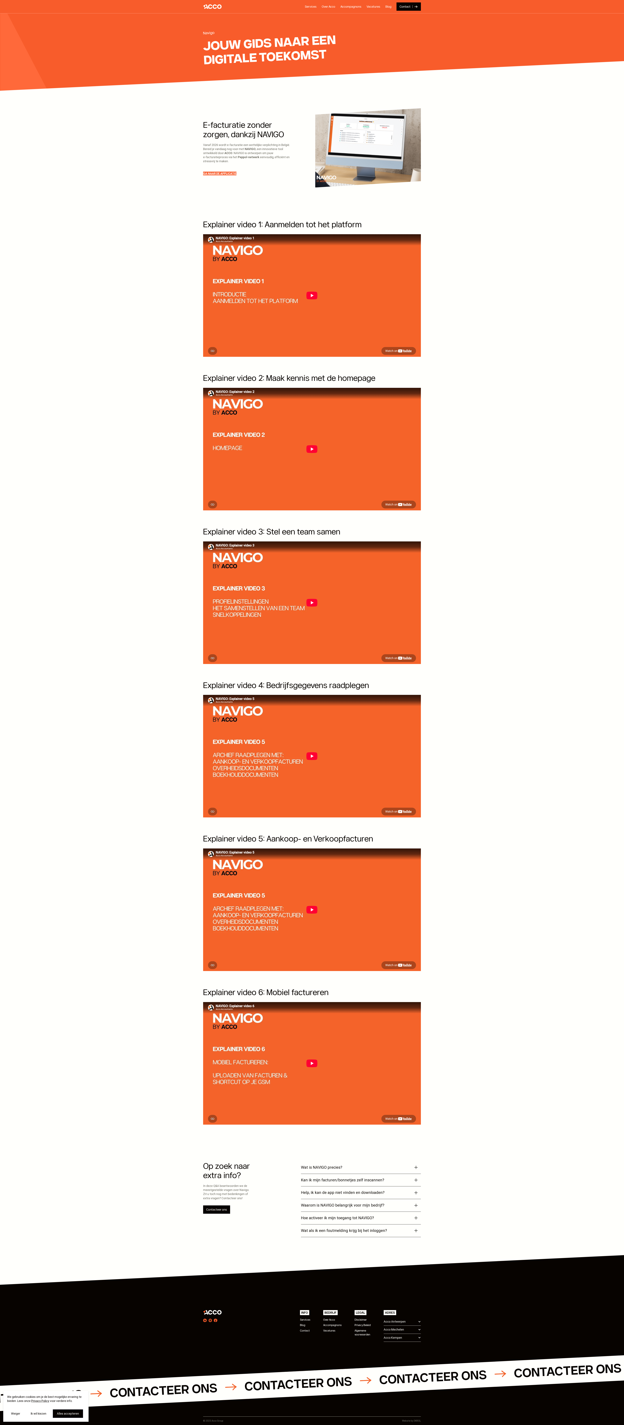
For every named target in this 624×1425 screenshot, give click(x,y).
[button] (402, 1322)
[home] (211, 6)
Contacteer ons (216, 1209)
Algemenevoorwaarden (362, 1332)
